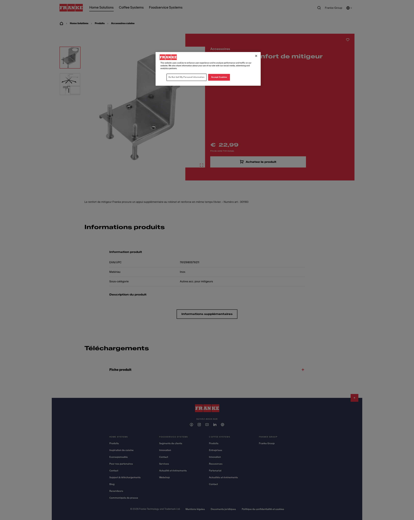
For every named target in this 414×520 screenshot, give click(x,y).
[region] (208, 69)
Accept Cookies (219, 77)
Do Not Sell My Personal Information (187, 77)
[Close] (256, 55)
